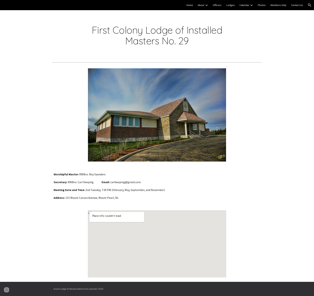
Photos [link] (262, 5)
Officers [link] (217, 5)
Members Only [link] (278, 5)
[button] (309, 5)
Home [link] (189, 5)
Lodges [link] (230, 5)
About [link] (201, 5)
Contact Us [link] (297, 5)
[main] (157, 35)
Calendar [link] (244, 5)
